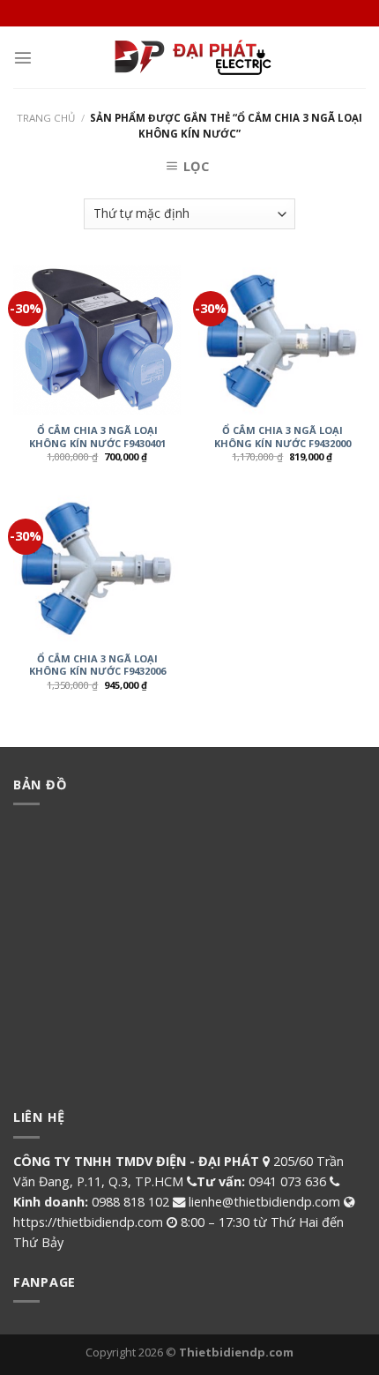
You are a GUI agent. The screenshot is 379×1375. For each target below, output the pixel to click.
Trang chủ (46, 117)
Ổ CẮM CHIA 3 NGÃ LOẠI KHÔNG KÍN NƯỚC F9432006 (97, 665)
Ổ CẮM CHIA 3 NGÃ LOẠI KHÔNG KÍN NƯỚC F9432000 (282, 436)
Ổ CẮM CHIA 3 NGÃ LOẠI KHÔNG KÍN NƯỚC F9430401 (97, 436)
